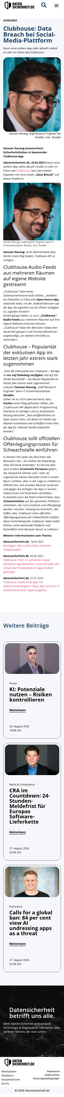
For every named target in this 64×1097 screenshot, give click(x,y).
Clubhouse (23, 170)
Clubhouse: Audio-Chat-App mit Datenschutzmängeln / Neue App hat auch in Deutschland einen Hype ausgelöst (31, 586)
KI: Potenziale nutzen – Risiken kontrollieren (30, 694)
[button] (56, 6)
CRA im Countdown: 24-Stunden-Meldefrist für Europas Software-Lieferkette (29, 806)
